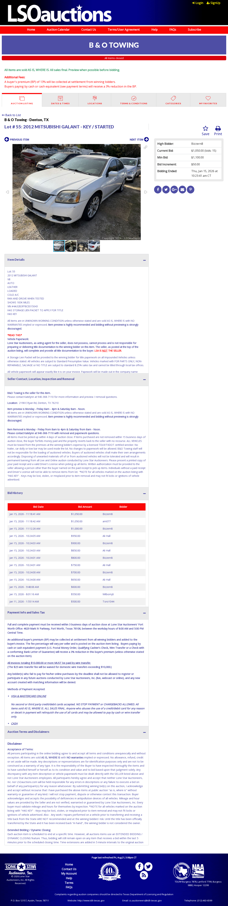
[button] (145, 147)
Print (218, 133)
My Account (69, 873)
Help (154, 29)
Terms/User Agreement (124, 29)
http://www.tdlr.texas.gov (91, 900)
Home (31, 29)
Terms (69, 883)
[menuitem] (199, 2)
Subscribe (194, 29)
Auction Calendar (58, 29)
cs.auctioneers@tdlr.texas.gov (145, 900)
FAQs (172, 29)
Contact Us (88, 29)
